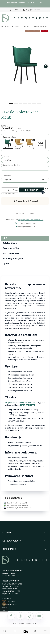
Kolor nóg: (6, 175)
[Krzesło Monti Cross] (19, 144)
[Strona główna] (25, 18)
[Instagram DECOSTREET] (20, 616)
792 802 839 (16, 10)
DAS (32, 213)
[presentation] (4, 66)
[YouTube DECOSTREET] (39, 616)
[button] (11, 103)
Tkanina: (5, 156)
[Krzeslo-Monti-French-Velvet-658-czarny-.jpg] (25, 65)
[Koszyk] (25, 631)
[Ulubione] (15, 631)
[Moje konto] (34, 631)
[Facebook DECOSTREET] (11, 616)
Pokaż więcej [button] (40, 144)
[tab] (25, 238)
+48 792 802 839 (8, 602)
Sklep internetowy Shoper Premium (25, 623)
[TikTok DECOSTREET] (29, 616)
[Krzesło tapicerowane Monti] (8, 144)
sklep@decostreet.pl (33, 10)
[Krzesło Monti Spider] (30, 144)
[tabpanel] (25, 392)
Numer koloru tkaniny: (10, 165)
